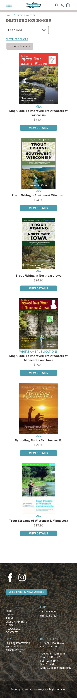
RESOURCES (13, 628)
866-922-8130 (48, 615)
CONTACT (12, 632)
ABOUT (10, 614)
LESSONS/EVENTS (16, 621)
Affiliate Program (15, 650)
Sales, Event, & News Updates (26, 591)
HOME (9, 15)
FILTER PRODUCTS (17, 39)
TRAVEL (10, 618)
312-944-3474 (48, 611)
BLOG (9, 625)
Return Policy (13, 646)
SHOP (9, 611)
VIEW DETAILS (38, 128)
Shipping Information (18, 643)
